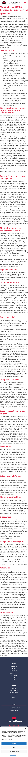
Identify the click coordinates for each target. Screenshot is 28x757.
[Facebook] (10, 726)
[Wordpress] (14, 726)
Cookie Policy (13, 755)
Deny (14, 747)
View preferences (14, 751)
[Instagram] (18, 726)
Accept (14, 743)
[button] (26, 728)
